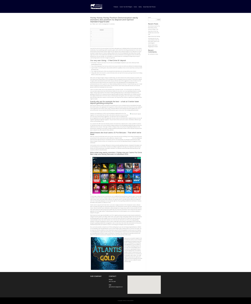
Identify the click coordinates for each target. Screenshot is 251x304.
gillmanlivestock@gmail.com (116, 287)
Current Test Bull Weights (126, 7)
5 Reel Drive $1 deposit (127, 138)
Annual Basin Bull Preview (149, 7)
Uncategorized (105, 24)
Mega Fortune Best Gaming (154, 36)
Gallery (140, 7)
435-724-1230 (112, 281)
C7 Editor (93, 24)
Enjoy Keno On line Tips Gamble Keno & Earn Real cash (153, 33)
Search (149, 17)
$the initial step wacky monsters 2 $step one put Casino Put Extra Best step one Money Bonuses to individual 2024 (101, 41)
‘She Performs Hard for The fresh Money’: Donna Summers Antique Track (154, 27)
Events (135, 7)
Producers (116, 7)
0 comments (112, 24)
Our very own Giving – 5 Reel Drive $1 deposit (101, 31)
